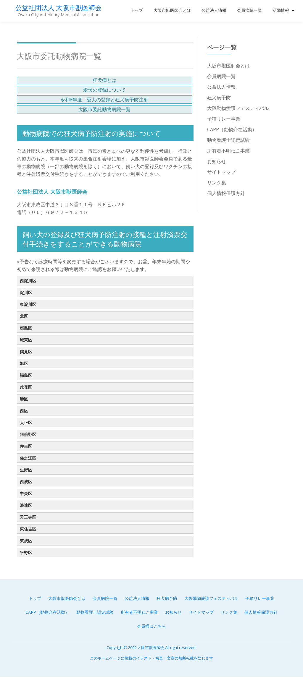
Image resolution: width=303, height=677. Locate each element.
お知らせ (216, 161)
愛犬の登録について (104, 90)
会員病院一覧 (249, 10)
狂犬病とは (104, 80)
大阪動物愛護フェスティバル (238, 108)
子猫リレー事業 (223, 119)
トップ (136, 10)
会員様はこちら (151, 626)
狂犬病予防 (219, 97)
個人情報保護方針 (226, 193)
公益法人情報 (214, 10)
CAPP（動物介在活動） (232, 129)
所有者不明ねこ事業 (228, 150)
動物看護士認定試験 (228, 140)
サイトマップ (221, 172)
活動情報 (281, 10)
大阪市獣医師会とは (172, 10)
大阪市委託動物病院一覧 (104, 109)
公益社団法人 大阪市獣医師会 (58, 8)
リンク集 (216, 182)
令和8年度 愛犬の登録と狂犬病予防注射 (104, 99)
